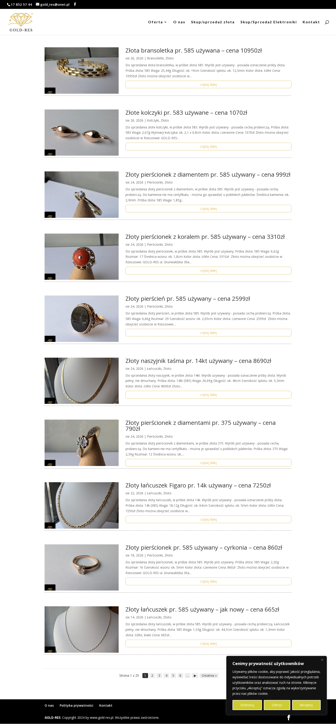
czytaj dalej (208, 84)
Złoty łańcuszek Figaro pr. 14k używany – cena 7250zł (198, 485)
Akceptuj (306, 705)
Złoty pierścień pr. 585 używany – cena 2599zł (187, 298)
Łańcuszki (154, 368)
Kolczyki (153, 120)
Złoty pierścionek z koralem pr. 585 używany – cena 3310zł (205, 236)
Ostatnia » (209, 675)
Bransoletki (155, 58)
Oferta (155, 22)
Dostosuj (247, 705)
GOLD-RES (53, 717)
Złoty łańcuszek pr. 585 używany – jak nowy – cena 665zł (202, 609)
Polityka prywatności (76, 705)
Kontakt (311, 22)
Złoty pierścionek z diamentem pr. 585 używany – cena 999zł (208, 174)
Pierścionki (155, 182)
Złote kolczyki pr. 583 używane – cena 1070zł (186, 112)
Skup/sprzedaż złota (213, 22)
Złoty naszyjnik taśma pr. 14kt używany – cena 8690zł (198, 361)
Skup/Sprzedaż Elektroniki (268, 22)
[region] (276, 685)
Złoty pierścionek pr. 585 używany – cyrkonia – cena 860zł (203, 547)
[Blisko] (322, 660)
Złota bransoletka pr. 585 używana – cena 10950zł (193, 50)
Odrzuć (277, 705)
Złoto (169, 58)
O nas (179, 22)
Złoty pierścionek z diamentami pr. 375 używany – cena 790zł (200, 425)
